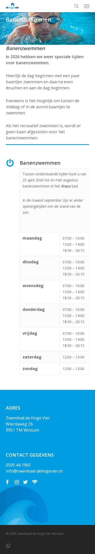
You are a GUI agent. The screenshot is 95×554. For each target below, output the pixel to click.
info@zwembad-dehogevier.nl (34, 471)
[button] (86, 6)
